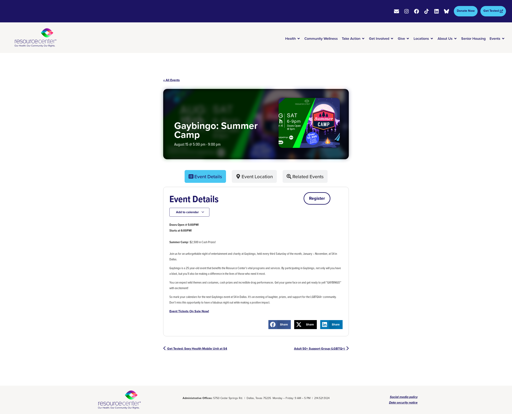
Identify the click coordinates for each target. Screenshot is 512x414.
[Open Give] (408, 38)
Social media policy (404, 397)
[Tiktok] (426, 11)
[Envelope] (396, 11)
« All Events (171, 80)
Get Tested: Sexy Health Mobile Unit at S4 (196, 348)
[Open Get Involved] (392, 38)
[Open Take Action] (363, 38)
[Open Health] (298, 38)
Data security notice (403, 402)
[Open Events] (503, 38)
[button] (279, 324)
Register (317, 198)
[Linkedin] (436, 11)
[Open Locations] (432, 38)
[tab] (205, 176)
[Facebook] (416, 11)
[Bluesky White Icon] (446, 11)
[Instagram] (406, 11)
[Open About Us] (455, 38)
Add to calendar (188, 212)
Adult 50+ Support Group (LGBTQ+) (320, 348)
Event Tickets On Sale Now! (189, 311)
